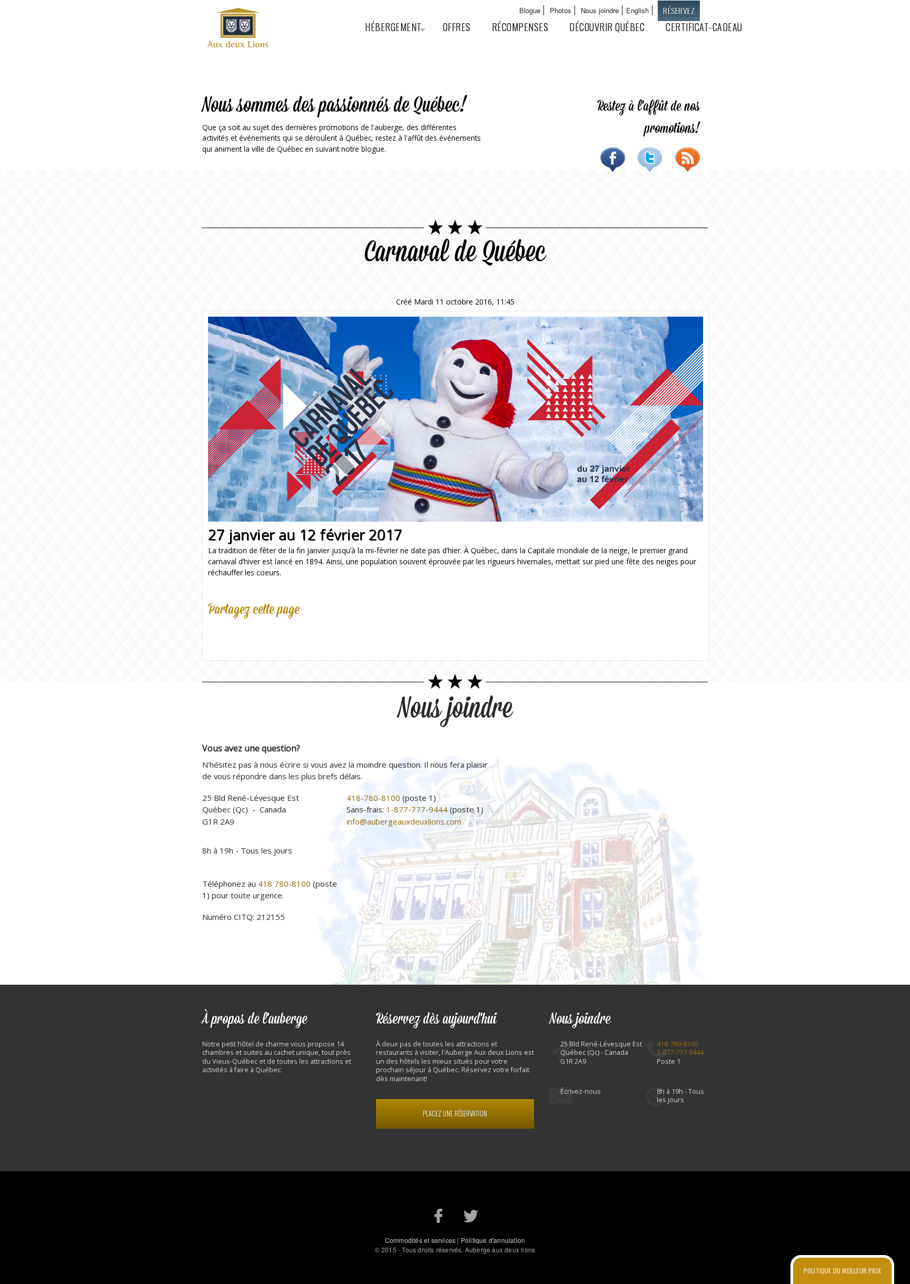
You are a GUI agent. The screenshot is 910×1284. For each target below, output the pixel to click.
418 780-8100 (284, 883)
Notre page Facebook (439, 1216)
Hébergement (388, 27)
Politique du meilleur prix (842, 1270)
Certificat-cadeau (704, 27)
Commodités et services (420, 1240)
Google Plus (264, 634)
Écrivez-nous (580, 1091)
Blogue (529, 10)
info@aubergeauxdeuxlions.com (404, 821)
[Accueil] (239, 29)
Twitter (650, 160)
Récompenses (520, 27)
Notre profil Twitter (471, 1216)
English (637, 10)
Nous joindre (600, 10)
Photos (560, 10)
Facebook (612, 160)
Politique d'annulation (493, 1240)
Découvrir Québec (607, 27)
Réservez (679, 10)
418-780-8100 (373, 797)
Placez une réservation (455, 1114)
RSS (687, 160)
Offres (457, 27)
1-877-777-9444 (417, 809)
